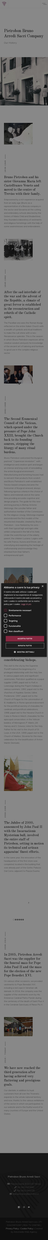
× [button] (42, 586)
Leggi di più (26, 604)
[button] (24, 651)
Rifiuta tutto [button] (25, 645)
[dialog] (24, 620)
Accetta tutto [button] (25, 639)
